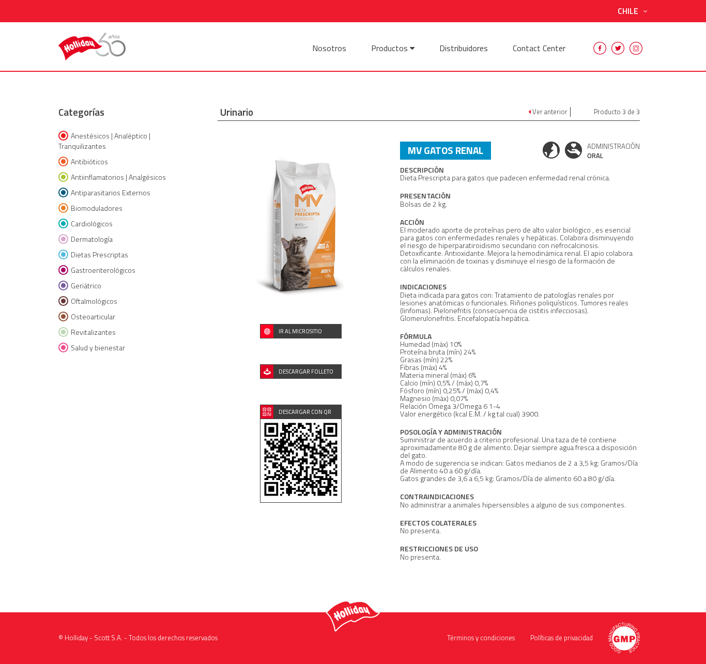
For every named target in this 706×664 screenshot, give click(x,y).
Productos (390, 48)
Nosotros (329, 48)
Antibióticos (89, 161)
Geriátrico (86, 285)
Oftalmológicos (94, 301)
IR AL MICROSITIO (300, 331)
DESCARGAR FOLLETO (306, 371)
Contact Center (539, 48)
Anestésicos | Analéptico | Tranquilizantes (104, 140)
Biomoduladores (96, 208)
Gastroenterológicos (103, 270)
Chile (628, 11)
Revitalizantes (93, 332)
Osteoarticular (93, 316)
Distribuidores (463, 48)
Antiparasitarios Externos (110, 192)
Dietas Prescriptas (99, 254)
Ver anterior (549, 112)
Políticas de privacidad (561, 637)
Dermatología (92, 239)
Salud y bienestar (98, 347)
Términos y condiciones (481, 637)
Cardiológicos (92, 223)
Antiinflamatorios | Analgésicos (118, 177)
